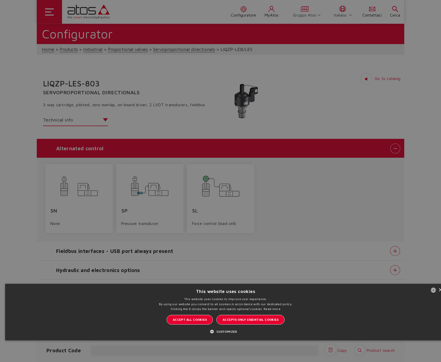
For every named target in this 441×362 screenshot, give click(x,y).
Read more (272, 309)
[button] (225, 331)
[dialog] (220, 181)
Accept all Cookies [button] (190, 319)
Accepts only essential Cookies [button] (250, 319)
